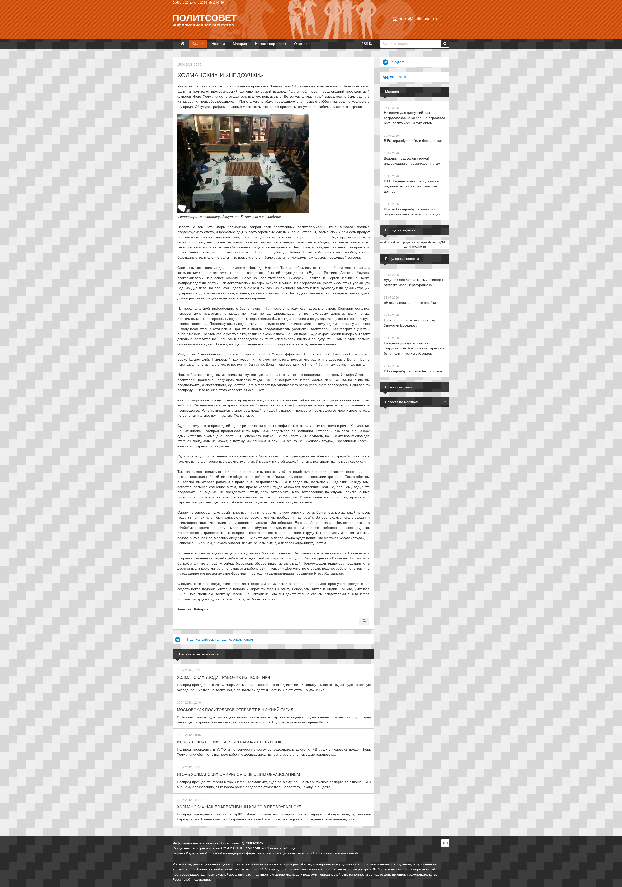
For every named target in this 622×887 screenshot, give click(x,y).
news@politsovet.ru (417, 19)
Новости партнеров (270, 44)
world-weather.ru (415, 246)
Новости (218, 44)
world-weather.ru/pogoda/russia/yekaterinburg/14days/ (416, 242)
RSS (365, 44)
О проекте (302, 44)
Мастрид (240, 44)
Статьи (197, 44)
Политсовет (205, 18)
